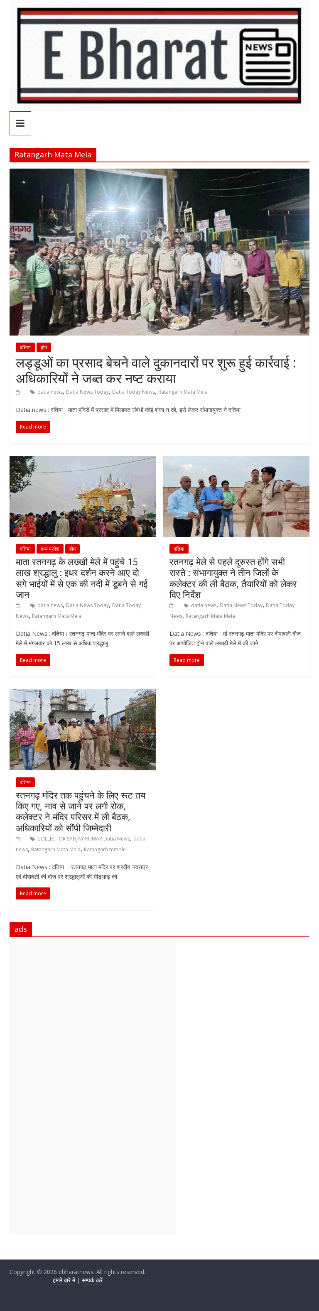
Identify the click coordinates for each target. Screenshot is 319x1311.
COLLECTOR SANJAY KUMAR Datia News (83, 838)
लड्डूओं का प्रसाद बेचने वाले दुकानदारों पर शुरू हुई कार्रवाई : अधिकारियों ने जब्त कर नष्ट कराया (156, 370)
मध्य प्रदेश (50, 548)
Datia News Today (87, 391)
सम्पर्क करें (92, 1280)
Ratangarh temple (105, 849)
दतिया (25, 347)
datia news (50, 391)
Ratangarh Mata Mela (183, 391)
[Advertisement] (93, 1088)
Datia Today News (133, 391)
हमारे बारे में (64, 1280)
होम (44, 347)
